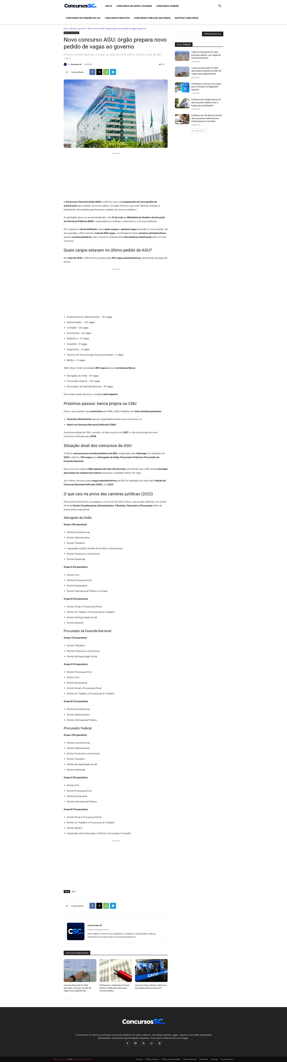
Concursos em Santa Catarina (134, 5)
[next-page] (70, 998)
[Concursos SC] (66, 64)
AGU (73, 891)
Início (108, 5)
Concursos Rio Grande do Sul (83, 17)
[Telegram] (113, 72)
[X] (99, 72)
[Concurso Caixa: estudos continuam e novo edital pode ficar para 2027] (151, 970)
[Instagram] (135, 1043)
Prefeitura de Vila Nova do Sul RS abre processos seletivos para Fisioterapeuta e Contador (206, 118)
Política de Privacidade (171, 1059)
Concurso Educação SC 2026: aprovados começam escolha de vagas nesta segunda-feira (77, 988)
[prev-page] (65, 998)
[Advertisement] (116, 176)
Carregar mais (198, 130)
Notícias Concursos (186, 17)
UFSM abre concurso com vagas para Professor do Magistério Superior (206, 87)
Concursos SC (76, 64)
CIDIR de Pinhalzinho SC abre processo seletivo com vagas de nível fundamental (206, 55)
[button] (219, 6)
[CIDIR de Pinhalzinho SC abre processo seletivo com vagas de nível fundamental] (182, 56)
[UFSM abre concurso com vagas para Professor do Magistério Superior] (182, 87)
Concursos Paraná (167, 5)
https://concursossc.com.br (98, 930)
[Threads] (160, 1043)
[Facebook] (92, 72)
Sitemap (214, 1059)
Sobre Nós (203, 1059)
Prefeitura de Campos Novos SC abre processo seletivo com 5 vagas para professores (206, 102)
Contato (139, 1059)
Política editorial (152, 1059)
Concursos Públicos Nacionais (152, 17)
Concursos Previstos (117, 17)
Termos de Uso (226, 1059)
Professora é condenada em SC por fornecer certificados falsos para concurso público (114, 988)
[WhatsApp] (106, 72)
